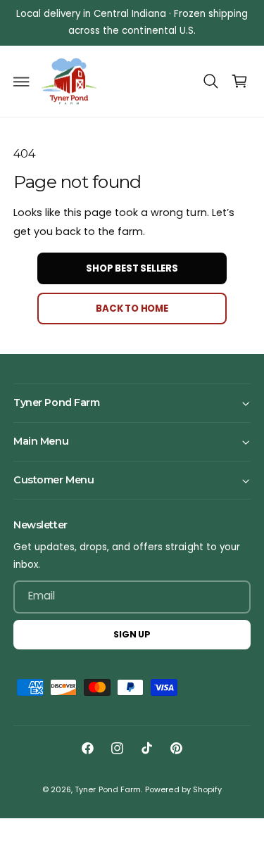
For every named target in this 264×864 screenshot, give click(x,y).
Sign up (132, 634)
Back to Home (132, 308)
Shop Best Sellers (132, 268)
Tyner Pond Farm (107, 789)
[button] (22, 81)
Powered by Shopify (183, 789)
